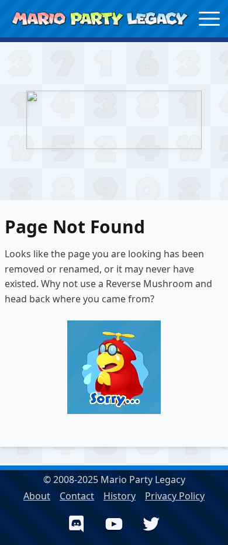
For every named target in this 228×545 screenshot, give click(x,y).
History (119, 495)
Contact (77, 495)
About (36, 495)
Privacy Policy (175, 495)
